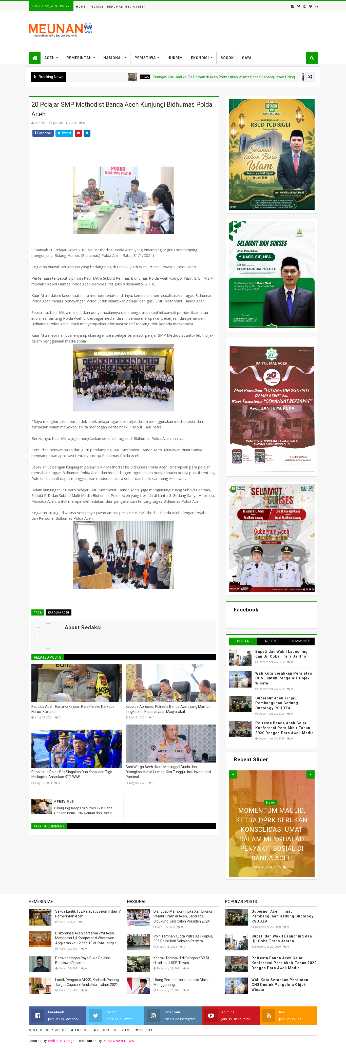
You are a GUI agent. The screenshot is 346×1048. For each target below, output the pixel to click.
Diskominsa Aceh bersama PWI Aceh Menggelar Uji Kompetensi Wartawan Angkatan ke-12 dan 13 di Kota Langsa (86, 938)
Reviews (124, 1030)
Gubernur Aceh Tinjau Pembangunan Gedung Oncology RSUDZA (276, 703)
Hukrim (175, 58)
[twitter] (298, 6)
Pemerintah (79, 58)
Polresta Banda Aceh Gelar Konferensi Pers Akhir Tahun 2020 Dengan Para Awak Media (284, 728)
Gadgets (40, 1030)
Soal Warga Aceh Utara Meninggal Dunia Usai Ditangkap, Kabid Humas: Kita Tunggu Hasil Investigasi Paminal (168, 772)
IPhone (103, 1030)
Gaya (247, 58)
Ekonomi (200, 58)
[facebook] (292, 6)
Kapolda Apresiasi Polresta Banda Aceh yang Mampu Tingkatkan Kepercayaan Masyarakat (168, 709)
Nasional (113, 58)
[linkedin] (316, 6)
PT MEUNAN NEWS (118, 1041)
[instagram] (304, 6)
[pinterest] (310, 6)
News (108, 77)
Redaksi (96, 6)
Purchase (147, 1030)
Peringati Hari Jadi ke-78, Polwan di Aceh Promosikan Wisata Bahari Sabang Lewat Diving (187, 77)
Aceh (49, 58)
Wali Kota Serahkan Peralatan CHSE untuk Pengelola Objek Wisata (283, 678)
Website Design (61, 1041)
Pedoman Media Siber (126, 6)
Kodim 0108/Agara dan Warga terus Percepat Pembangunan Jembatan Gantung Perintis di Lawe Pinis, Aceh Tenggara (271, 830)
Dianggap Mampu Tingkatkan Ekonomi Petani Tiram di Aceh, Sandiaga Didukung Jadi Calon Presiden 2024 (184, 916)
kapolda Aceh (58, 612)
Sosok (227, 58)
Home (81, 6)
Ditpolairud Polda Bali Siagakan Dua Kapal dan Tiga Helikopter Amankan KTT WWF (71, 774)
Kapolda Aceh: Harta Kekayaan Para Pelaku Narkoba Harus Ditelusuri (72, 709)
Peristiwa (145, 58)
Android (82, 1030)
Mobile (60, 1030)
